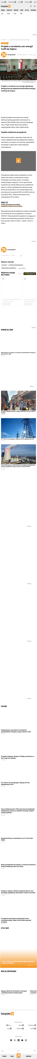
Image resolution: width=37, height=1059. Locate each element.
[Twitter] (14, 1040)
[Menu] (35, 6)
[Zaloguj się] (31, 6)
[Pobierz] (34, 55)
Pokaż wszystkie (22, 268)
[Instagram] (25, 1040)
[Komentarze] (18, 1051)
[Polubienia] (2, 1051)
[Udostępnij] (34, 1050)
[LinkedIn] (18, 1040)
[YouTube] (22, 1040)
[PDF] (21, 255)
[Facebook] (11, 1040)
